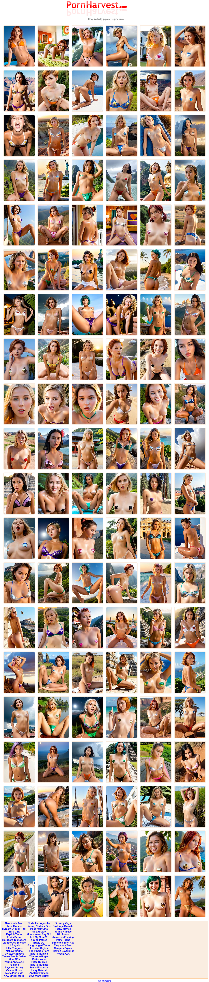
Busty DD (39, 942)
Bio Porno (63, 934)
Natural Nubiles (39, 953)
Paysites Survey (14, 967)
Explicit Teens (14, 934)
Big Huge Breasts (63, 926)
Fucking (14, 964)
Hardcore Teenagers (14, 940)
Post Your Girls (39, 929)
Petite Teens (63, 940)
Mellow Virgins (14, 951)
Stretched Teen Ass (63, 942)
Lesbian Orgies (39, 948)
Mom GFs (14, 959)
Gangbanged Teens (39, 945)
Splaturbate (39, 931)
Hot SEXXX (63, 953)
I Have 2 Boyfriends (63, 951)
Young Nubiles (63, 931)
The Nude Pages (39, 956)
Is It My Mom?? (39, 937)
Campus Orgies (63, 948)
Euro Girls (14, 931)
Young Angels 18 (14, 962)
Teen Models (14, 926)
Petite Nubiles (39, 962)
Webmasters (104, 980)
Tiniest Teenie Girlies (14, 956)
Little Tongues (14, 948)
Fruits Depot (14, 937)
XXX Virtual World (14, 975)
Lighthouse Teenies (14, 942)
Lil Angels (14, 945)
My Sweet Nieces (14, 953)
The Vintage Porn (39, 951)
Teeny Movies (63, 929)
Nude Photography (39, 923)
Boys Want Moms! (38, 975)
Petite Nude (39, 959)
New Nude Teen (14, 923)
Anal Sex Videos (39, 973)
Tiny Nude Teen (63, 945)
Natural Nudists (39, 964)
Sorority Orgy (63, 923)
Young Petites (39, 940)
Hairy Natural (39, 970)
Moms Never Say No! (39, 934)
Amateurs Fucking (63, 937)
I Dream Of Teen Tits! (14, 929)
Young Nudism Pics (39, 926)
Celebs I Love (14, 970)
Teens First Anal (39, 967)
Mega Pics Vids (14, 973)
